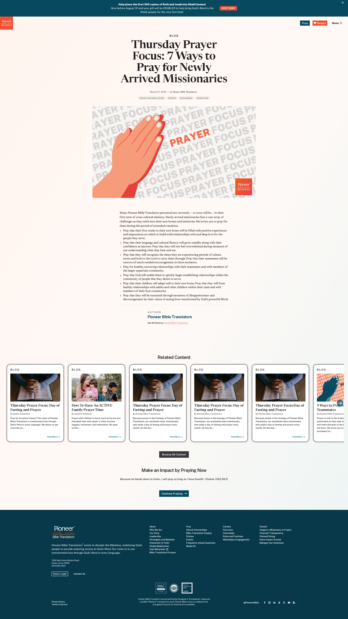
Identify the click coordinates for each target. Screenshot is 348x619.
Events (189, 539)
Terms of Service (59, 604)
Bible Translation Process (163, 552)
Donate (321, 23)
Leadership (155, 536)
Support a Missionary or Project (276, 530)
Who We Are (156, 530)
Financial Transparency (271, 533)
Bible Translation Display (199, 533)
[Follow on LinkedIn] (274, 603)
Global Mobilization (159, 546)
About (153, 526)
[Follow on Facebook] (264, 603)
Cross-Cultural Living (152, 98)
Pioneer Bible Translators (185, 92)
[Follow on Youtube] (289, 603)
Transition (202, 98)
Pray (305, 23)
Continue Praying (172, 493)
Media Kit (191, 546)
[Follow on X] (284, 603)
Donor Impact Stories (270, 539)
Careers (227, 526)
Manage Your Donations (272, 543)
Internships (228, 533)
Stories (190, 536)
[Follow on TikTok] (279, 603)
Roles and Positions (233, 536)
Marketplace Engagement (236, 539)
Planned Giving (267, 536)
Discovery (228, 530)
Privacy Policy (58, 602)
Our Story (154, 533)
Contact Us (79, 574)
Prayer (172, 98)
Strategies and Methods (162, 539)
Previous (8, 403)
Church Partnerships (196, 530)
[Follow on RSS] (294, 603)
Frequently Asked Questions (200, 543)
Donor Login (60, 574)
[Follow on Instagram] (269, 603)
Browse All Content (174, 454)
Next (340, 403)
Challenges (186, 98)
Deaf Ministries (158, 549)
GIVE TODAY (228, 8)
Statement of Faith (159, 543)
